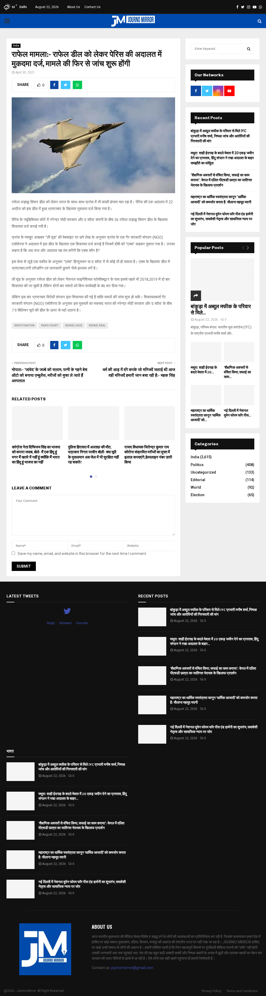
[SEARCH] (248, 49)
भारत (10, 751)
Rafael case (73, 325)
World (196, 487)
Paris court (50, 325)
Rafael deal (97, 325)
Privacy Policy (211, 991)
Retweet (65, 623)
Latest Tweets (22, 596)
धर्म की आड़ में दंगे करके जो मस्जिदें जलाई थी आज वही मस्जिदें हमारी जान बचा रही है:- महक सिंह (139, 372)
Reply (51, 623)
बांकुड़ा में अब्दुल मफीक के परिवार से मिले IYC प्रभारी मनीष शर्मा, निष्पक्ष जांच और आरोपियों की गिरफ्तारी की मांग (220, 136)
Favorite (82, 623)
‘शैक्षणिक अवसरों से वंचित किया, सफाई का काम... (237, 372)
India (16, 45)
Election (197, 495)
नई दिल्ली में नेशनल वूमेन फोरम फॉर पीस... (237, 413)
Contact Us (92, 7)
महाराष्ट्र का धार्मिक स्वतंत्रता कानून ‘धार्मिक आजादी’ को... (206, 415)
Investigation (24, 325)
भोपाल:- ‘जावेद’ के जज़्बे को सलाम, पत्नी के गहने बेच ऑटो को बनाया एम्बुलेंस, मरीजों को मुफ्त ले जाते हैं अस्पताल (49, 375)
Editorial (198, 480)
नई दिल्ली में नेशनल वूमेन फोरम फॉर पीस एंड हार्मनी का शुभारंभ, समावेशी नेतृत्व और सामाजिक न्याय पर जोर (222, 219)
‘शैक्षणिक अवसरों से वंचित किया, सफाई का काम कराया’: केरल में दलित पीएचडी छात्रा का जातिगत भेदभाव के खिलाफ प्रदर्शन (221, 180)
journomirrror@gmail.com (132, 968)
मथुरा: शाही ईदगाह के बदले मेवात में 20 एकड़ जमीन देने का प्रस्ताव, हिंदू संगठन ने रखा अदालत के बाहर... (214, 641)
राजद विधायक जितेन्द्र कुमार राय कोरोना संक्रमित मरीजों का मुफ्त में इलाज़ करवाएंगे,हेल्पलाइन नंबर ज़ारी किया (148, 455)
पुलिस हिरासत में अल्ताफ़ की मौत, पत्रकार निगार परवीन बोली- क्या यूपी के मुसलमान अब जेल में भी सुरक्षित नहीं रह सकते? (93, 455)
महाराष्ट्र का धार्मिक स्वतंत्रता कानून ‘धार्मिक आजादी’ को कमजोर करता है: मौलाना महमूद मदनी (213, 700)
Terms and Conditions (242, 991)
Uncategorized (203, 472)
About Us (73, 7)
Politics (197, 465)
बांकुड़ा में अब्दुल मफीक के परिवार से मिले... (221, 309)
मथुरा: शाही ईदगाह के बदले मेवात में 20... (204, 370)
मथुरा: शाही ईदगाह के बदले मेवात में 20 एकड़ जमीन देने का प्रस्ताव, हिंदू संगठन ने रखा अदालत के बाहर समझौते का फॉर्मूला (222, 158)
